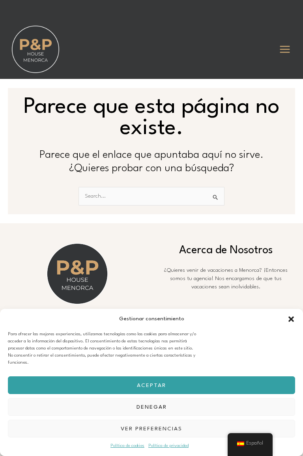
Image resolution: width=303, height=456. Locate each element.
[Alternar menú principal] (285, 49)
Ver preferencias (151, 429)
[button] (291, 319)
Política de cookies (127, 446)
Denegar (152, 407)
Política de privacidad (168, 446)
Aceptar (151, 385)
